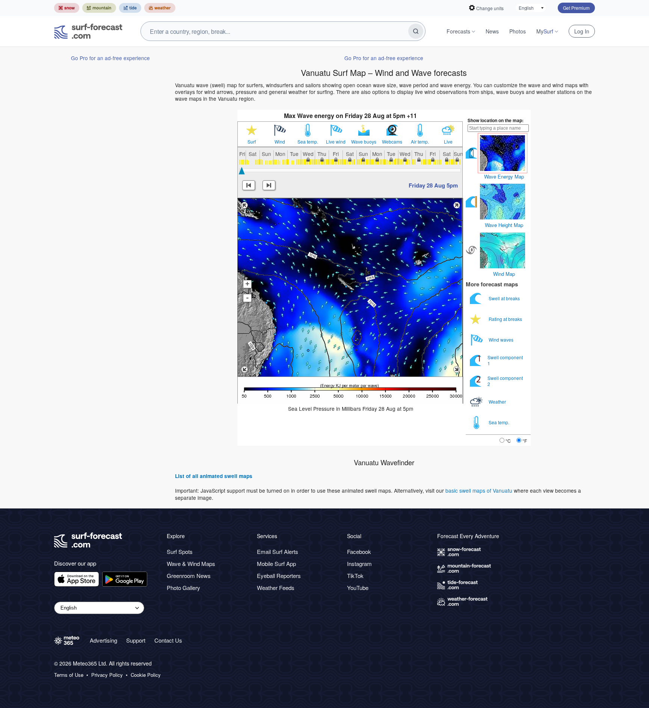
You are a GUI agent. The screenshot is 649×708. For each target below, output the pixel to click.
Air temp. (420, 142)
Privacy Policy (107, 675)
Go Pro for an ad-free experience (110, 58)
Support (135, 640)
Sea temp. (307, 142)
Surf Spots (180, 551)
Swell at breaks (505, 298)
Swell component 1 (505, 360)
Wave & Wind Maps (191, 563)
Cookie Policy (146, 675)
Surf (252, 142)
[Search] (415, 31)
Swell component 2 (505, 381)
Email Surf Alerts (277, 551)
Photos (517, 31)
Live (448, 142)
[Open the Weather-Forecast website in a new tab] (159, 8)
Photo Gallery (183, 588)
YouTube (357, 588)
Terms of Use (68, 675)
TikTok (355, 575)
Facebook (359, 551)
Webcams (392, 142)
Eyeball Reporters (279, 575)
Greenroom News (189, 575)
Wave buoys (363, 142)
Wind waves (502, 339)
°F (524, 440)
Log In (581, 31)
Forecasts (458, 31)
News (492, 31)
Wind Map (504, 273)
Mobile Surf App (276, 563)
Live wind (336, 142)
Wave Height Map (504, 224)
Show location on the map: (496, 120)
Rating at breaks (506, 319)
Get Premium (576, 8)
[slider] (242, 170)
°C (508, 440)
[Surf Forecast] (88, 31)
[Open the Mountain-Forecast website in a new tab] (99, 8)
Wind (280, 142)
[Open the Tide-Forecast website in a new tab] (130, 8)
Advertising (103, 640)
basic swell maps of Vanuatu (478, 490)
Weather (498, 401)
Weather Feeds (275, 588)
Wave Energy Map (504, 176)
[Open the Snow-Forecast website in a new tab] (66, 8)
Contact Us (168, 640)
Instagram (359, 563)
